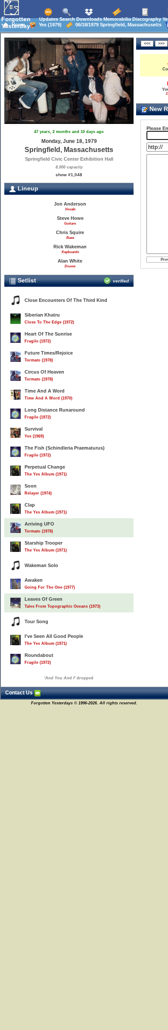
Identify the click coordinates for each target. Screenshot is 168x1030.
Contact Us (19, 693)
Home (17, 24)
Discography (146, 19)
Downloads (88, 19)
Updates (48, 19)
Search (66, 19)
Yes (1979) (49, 24)
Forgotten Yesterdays (17, 22)
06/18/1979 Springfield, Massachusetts (117, 24)
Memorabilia (116, 19)
